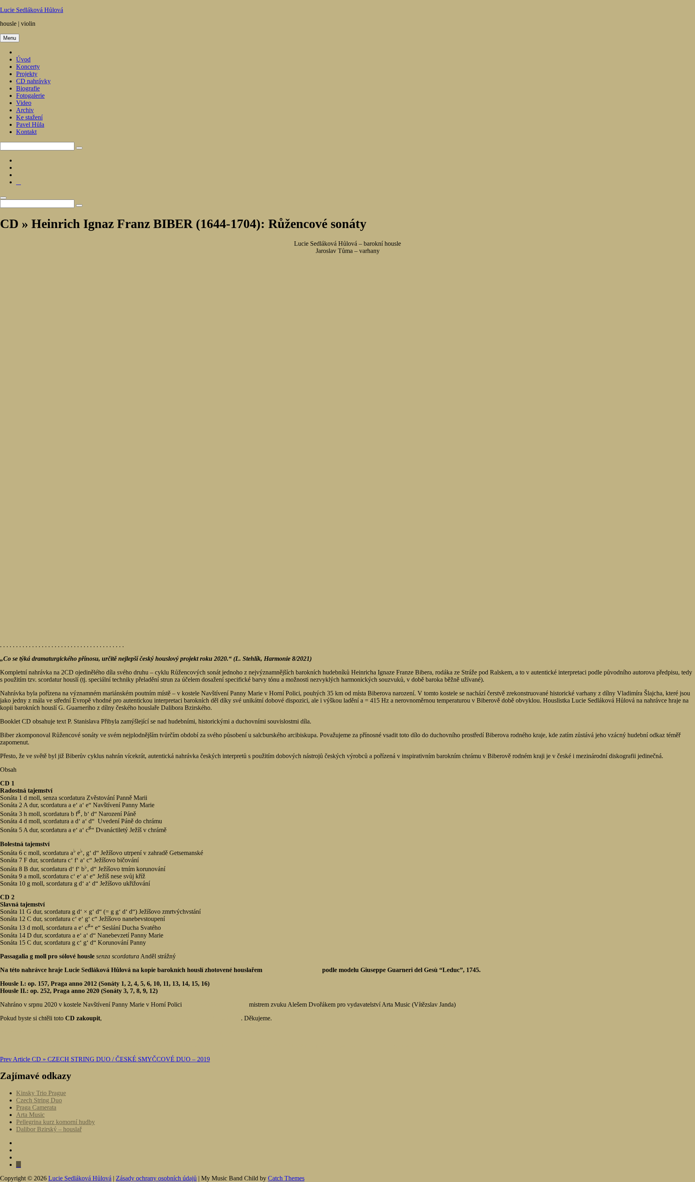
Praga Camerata (36, 1107)
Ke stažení (29, 117)
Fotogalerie (30, 95)
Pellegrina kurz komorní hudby (55, 1121)
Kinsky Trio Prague (41, 1092)
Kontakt (26, 131)
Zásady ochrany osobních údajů (156, 1178)
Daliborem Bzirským (293, 969)
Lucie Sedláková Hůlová (31, 9)
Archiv (25, 110)
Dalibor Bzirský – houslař (49, 1129)
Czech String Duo (39, 1100)
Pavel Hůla (30, 124)
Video (23, 102)
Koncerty (28, 66)
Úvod (23, 59)
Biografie (28, 88)
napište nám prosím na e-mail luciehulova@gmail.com (172, 1018)
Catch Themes (286, 1178)
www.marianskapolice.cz (215, 1004)
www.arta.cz (473, 1004)
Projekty (26, 73)
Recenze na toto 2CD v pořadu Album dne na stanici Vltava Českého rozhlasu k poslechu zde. (128, 1031)
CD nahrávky (33, 81)
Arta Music (30, 1114)
